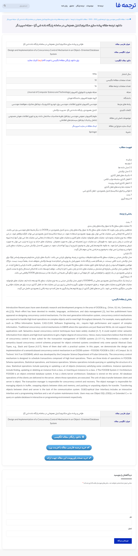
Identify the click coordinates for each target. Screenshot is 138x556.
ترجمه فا (100, 6)
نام (131, 517)
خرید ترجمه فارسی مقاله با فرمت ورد (67, 447)
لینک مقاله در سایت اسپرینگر (85, 126)
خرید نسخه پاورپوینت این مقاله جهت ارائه (67, 457)
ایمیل (130, 528)
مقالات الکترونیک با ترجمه (79, 19)
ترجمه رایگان (80, 6)
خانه (127, 19)
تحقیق (71, 6)
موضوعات (89, 6)
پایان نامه (64, 6)
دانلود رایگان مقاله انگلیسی (67, 436)
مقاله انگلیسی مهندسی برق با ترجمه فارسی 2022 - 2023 (107, 19)
